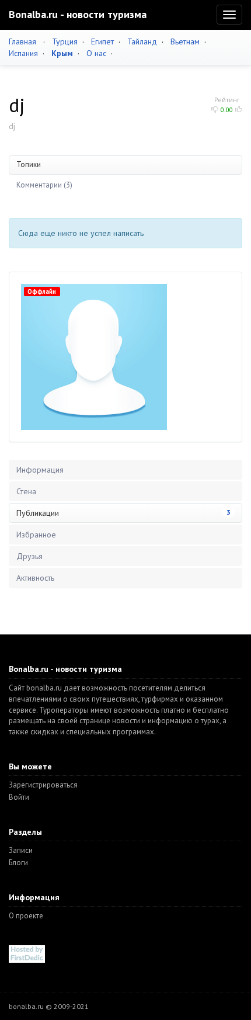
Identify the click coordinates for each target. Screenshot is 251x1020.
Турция (65, 41)
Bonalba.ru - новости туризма (78, 14)
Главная (22, 41)
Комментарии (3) (44, 185)
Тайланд (142, 41)
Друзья (29, 556)
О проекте (26, 916)
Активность (35, 578)
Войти (19, 797)
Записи (21, 850)
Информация (40, 469)
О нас (96, 53)
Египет (102, 41)
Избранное (36, 534)
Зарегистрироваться (43, 785)
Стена (26, 491)
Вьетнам (185, 41)
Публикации (123, 513)
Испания (23, 53)
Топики (28, 164)
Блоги (18, 863)
